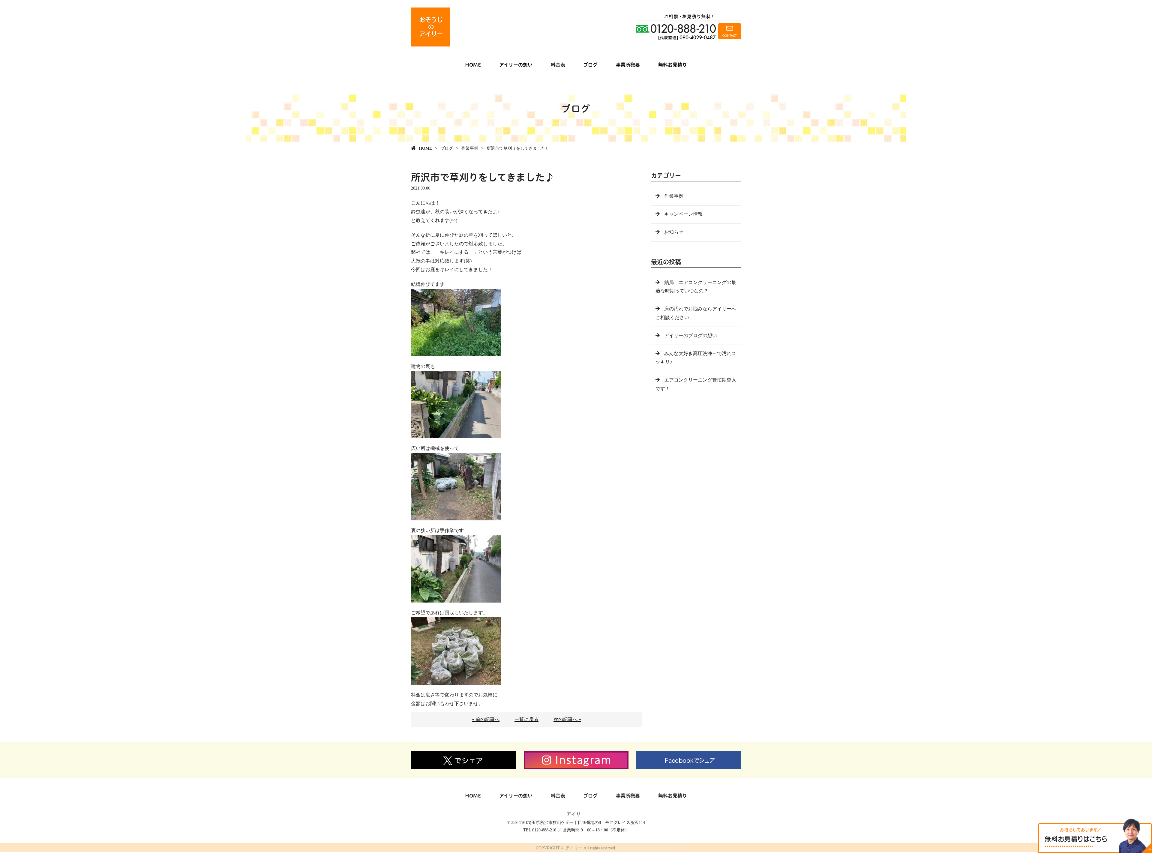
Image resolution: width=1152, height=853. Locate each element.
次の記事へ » (567, 719)
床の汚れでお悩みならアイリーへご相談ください (696, 313)
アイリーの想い (515, 64)
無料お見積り (672, 64)
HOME (473, 64)
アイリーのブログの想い (690, 335)
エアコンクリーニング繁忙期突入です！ (696, 384)
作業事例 (469, 148)
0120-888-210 (544, 830)
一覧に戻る (526, 719)
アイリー (576, 814)
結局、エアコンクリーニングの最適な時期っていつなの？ (696, 287)
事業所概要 (628, 64)
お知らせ (673, 232)
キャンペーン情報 (683, 214)
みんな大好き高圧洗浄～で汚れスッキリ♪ (696, 358)
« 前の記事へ (486, 719)
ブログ (590, 64)
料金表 (558, 64)
